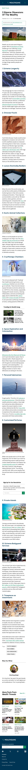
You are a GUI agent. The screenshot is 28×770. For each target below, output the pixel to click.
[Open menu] (3, 3)
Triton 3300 (21, 408)
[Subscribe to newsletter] (23, 493)
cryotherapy (5, 284)
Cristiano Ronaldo (14, 298)
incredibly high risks (20, 414)
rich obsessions (11, 651)
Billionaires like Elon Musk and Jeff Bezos (13, 355)
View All (22, 693)
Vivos (22, 201)
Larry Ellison (17, 527)
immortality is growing (19, 98)
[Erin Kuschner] (14, 669)
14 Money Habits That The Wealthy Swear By (7, 728)
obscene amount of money (9, 104)
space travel (11, 654)
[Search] (25, 3)
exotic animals (11, 646)
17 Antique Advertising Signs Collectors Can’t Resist (7, 710)
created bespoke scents (9, 464)
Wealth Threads (5, 8)
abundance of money (17, 46)
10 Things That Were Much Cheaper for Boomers (19, 710)
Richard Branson (7, 527)
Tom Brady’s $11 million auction (15, 640)
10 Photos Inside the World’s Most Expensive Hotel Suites (19, 729)
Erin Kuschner (18, 18)
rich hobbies (10, 648)
